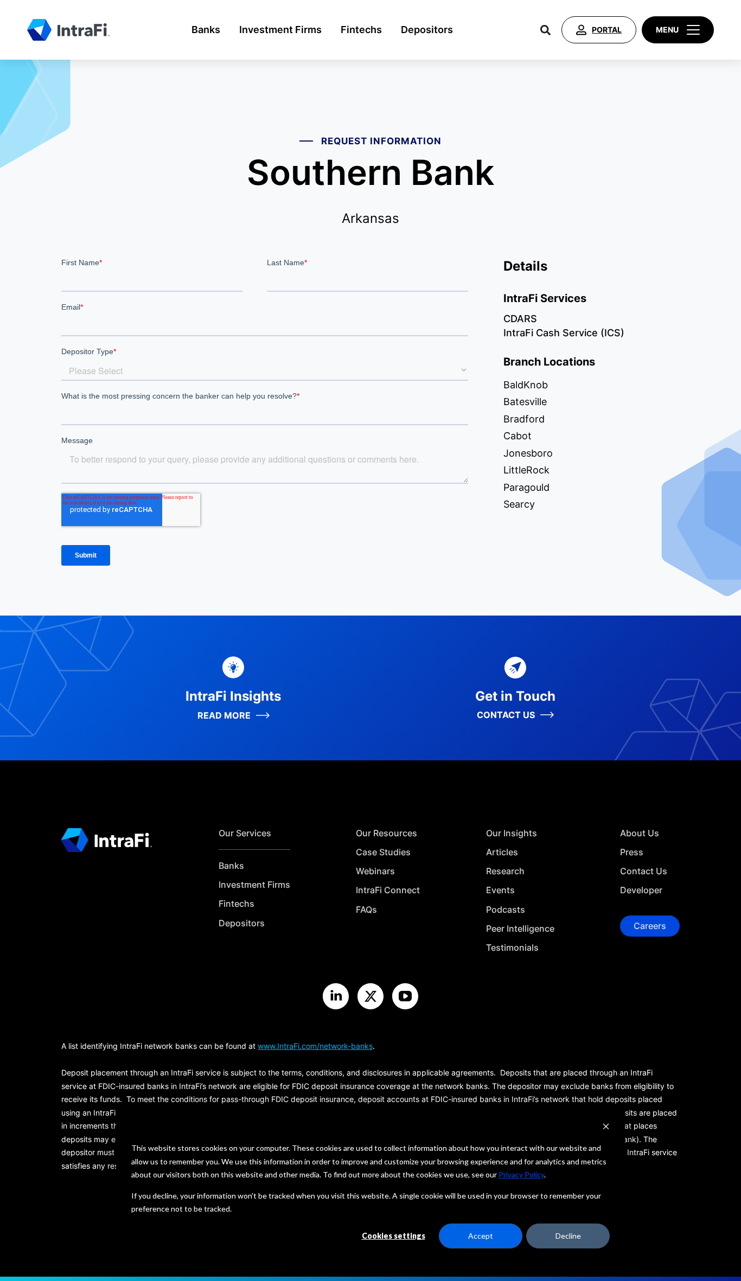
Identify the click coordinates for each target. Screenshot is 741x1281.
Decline (568, 1235)
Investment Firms (280, 29)
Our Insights (511, 833)
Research (505, 871)
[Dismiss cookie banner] (606, 1128)
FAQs (366, 910)
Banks (205, 29)
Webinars (375, 871)
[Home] (68, 30)
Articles (502, 852)
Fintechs (361, 29)
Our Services (245, 833)
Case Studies (383, 852)
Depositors (427, 29)
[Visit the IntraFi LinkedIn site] (336, 996)
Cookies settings (393, 1235)
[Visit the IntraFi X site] (370, 996)
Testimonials (512, 948)
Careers (650, 925)
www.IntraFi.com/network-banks (315, 1046)
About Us (639, 833)
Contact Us (643, 871)
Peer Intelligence (520, 929)
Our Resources (386, 833)
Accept (480, 1235)
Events (500, 890)
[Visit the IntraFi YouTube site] (405, 996)
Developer (641, 890)
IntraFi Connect (388, 890)
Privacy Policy (521, 1174)
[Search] (545, 29)
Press (631, 852)
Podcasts (505, 910)
